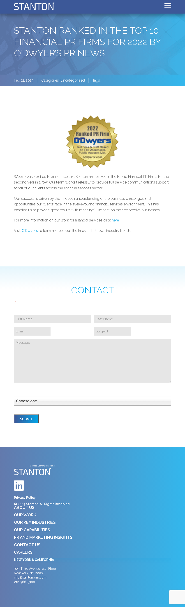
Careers (23, 552)
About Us (24, 507)
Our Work (25, 515)
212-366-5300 (24, 582)
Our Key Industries (35, 522)
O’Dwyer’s (30, 230)
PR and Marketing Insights (43, 537)
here (115, 220)
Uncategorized (72, 80)
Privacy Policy (25, 497)
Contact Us (27, 544)
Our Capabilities (32, 529)
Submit (26, 419)
